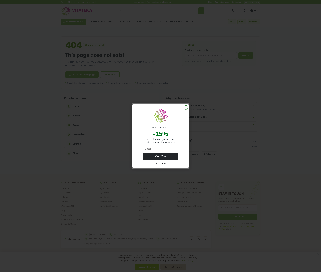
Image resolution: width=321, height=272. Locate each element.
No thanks (160, 163)
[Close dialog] (186, 107)
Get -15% (160, 156)
